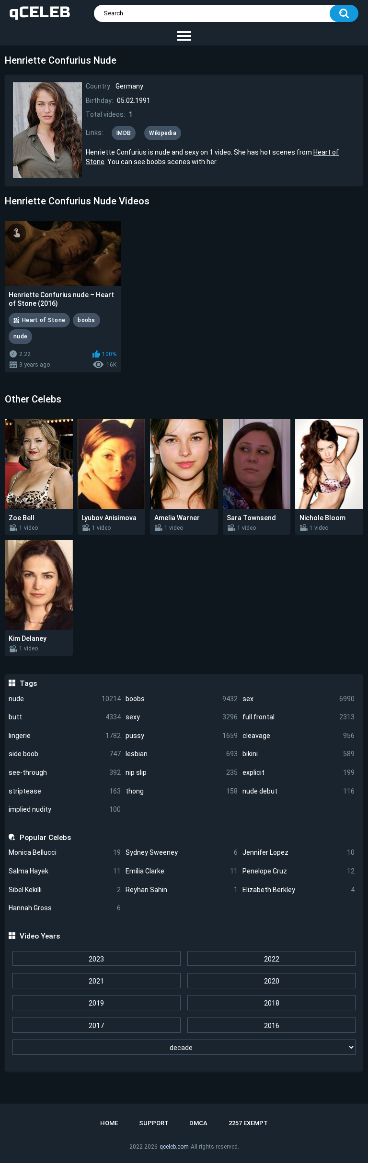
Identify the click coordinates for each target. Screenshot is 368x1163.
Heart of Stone (43, 320)
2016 (271, 1025)
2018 (271, 1003)
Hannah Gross (65, 908)
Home (109, 1123)
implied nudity (65, 809)
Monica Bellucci (65, 852)
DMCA (198, 1123)
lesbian (182, 754)
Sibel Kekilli (65, 890)
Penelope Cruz (298, 871)
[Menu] (184, 36)
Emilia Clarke (182, 871)
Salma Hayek (65, 871)
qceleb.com (174, 1146)
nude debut (298, 791)
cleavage (298, 735)
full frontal (298, 717)
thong (182, 791)
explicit (298, 772)
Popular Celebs (45, 837)
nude (65, 699)
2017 (96, 1025)
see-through (65, 772)
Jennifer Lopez (298, 852)
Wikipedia (162, 133)
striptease (65, 791)
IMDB (123, 133)
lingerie (65, 735)
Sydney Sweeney (182, 852)
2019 (96, 1003)
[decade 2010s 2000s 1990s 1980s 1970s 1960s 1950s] (184, 1047)
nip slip (182, 772)
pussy (182, 735)
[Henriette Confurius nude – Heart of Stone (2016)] (63, 253)
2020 (271, 981)
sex (298, 699)
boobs (182, 699)
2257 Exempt (248, 1123)
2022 (271, 959)
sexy (182, 717)
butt (65, 717)
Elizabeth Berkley (298, 890)
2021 (96, 981)
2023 (96, 959)
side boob (65, 754)
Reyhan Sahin (182, 890)
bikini (298, 754)
